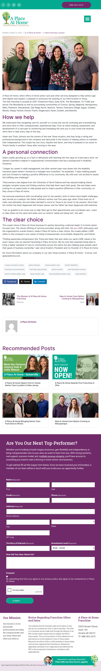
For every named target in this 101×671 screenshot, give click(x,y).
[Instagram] (8, 5)
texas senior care (37, 274)
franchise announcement (15, 269)
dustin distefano (71, 265)
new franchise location (77, 269)
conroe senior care (52, 265)
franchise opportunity (38, 269)
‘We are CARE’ (76, 228)
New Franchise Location (55, 33)
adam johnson (34, 265)
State (53, 526)
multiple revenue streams (51, 456)
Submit (16, 601)
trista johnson (80, 274)
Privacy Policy (42, 665)
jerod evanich (57, 269)
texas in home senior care (15, 274)
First (8, 489)
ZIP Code (10, 537)
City (8, 526)
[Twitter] (19, 5)
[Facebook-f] (3, 5)
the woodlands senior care (59, 274)
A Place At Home (34, 33)
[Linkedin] (14, 5)
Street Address (12, 516)
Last (53, 489)
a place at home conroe (14, 265)
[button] (87, 19)
